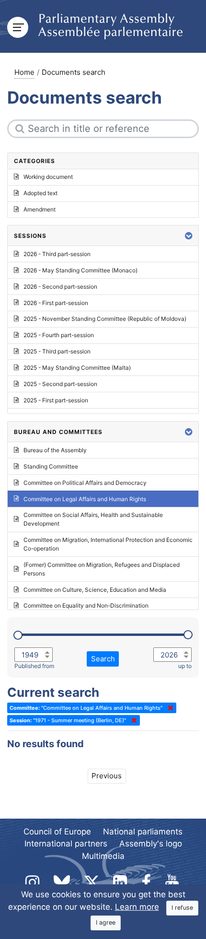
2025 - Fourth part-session (58, 335)
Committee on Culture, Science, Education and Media (94, 589)
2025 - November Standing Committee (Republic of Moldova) (104, 318)
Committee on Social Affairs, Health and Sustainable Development (93, 519)
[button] (189, 235)
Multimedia (103, 856)
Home (24, 72)
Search (103, 658)
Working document (48, 176)
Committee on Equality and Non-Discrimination (86, 605)
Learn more (137, 907)
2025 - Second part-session (60, 383)
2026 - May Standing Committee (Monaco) (80, 270)
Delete (168, 708)
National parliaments (143, 831)
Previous (107, 775)
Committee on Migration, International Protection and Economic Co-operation (108, 544)
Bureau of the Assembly (55, 450)
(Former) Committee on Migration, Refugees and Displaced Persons (101, 569)
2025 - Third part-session (57, 351)
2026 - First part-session (55, 302)
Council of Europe (57, 831)
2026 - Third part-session (57, 254)
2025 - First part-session (55, 400)
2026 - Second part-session (60, 286)
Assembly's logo (150, 843)
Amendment (39, 209)
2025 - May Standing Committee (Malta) (77, 367)
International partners (65, 843)
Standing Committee (50, 466)
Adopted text (40, 193)
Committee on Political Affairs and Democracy (85, 482)
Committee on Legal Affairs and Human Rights (84, 499)
